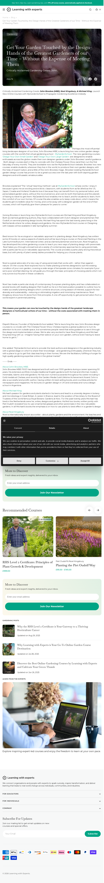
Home (5, 17)
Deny (19, 461)
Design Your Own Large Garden (63, 157)
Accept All (85, 461)
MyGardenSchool (63, 154)
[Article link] (51, 637)
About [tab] (86, 428)
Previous (87, 515)
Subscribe (91, 841)
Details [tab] (52, 428)
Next (96, 515)
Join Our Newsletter (51, 498)
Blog (13, 17)
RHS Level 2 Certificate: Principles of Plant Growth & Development (28, 569)
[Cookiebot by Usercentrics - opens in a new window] (90, 421)
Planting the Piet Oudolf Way (76, 570)
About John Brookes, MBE (15, 369)
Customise (50, 461)
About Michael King (12, 393)
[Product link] (28, 549)
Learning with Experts (19, 881)
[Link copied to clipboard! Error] (77, 79)
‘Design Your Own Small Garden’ (27, 157)
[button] (4, 9)
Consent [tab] (18, 428)
